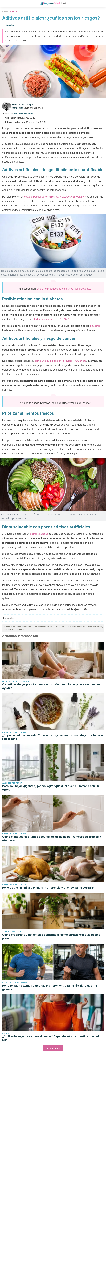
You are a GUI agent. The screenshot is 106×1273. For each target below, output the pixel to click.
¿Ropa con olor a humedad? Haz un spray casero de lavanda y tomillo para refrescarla (52, 737)
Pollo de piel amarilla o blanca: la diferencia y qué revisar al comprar (48, 887)
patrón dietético (39, 533)
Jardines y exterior (12, 783)
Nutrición (14, 11)
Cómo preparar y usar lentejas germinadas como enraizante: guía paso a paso (51, 936)
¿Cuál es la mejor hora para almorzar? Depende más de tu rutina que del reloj (50, 1038)
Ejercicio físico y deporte (15, 983)
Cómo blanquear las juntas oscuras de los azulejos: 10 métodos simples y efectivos (51, 838)
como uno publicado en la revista (60, 360)
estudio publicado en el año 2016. (50, 319)
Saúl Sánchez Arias (33, 108)
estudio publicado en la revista (55, 196)
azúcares (95, 325)
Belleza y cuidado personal (16, 681)
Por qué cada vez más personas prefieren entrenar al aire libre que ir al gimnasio (50, 987)
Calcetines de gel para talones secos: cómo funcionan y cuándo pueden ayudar (51, 686)
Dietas (5, 11)
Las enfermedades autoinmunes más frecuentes (64, 288)
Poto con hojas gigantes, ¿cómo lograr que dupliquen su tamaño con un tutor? (50, 787)
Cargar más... (53, 1048)
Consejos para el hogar (14, 732)
